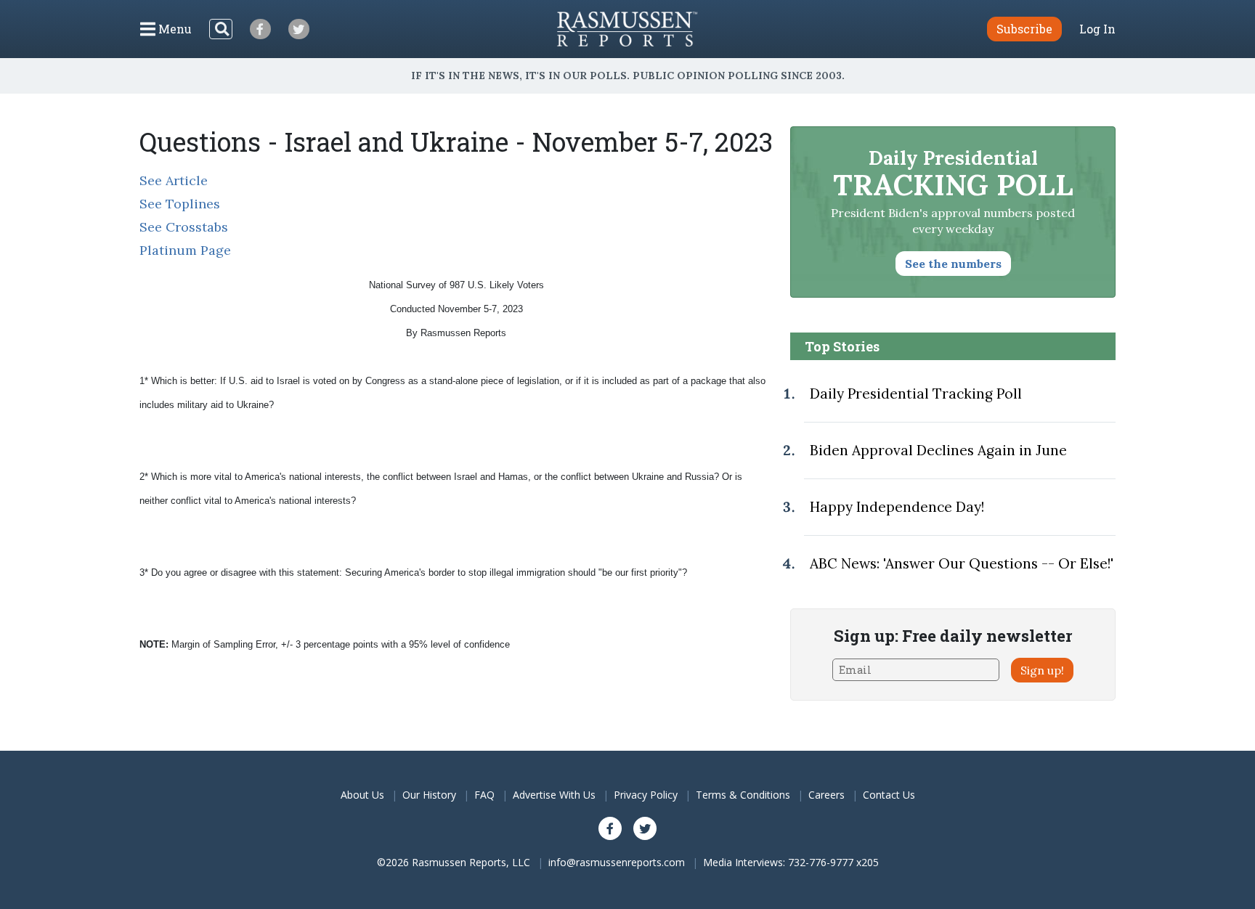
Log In (1097, 29)
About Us (362, 795)
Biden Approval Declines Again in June (938, 450)
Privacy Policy (646, 795)
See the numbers (953, 263)
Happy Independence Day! (897, 506)
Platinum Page (185, 250)
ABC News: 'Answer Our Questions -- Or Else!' (961, 563)
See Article (173, 180)
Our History (429, 795)
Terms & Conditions (743, 795)
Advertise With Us (554, 795)
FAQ (484, 795)
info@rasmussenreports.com (616, 862)
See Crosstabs (183, 227)
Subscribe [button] (1024, 28)
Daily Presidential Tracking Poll (916, 393)
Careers (826, 795)
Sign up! (1042, 670)
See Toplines (179, 203)
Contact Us (889, 795)
